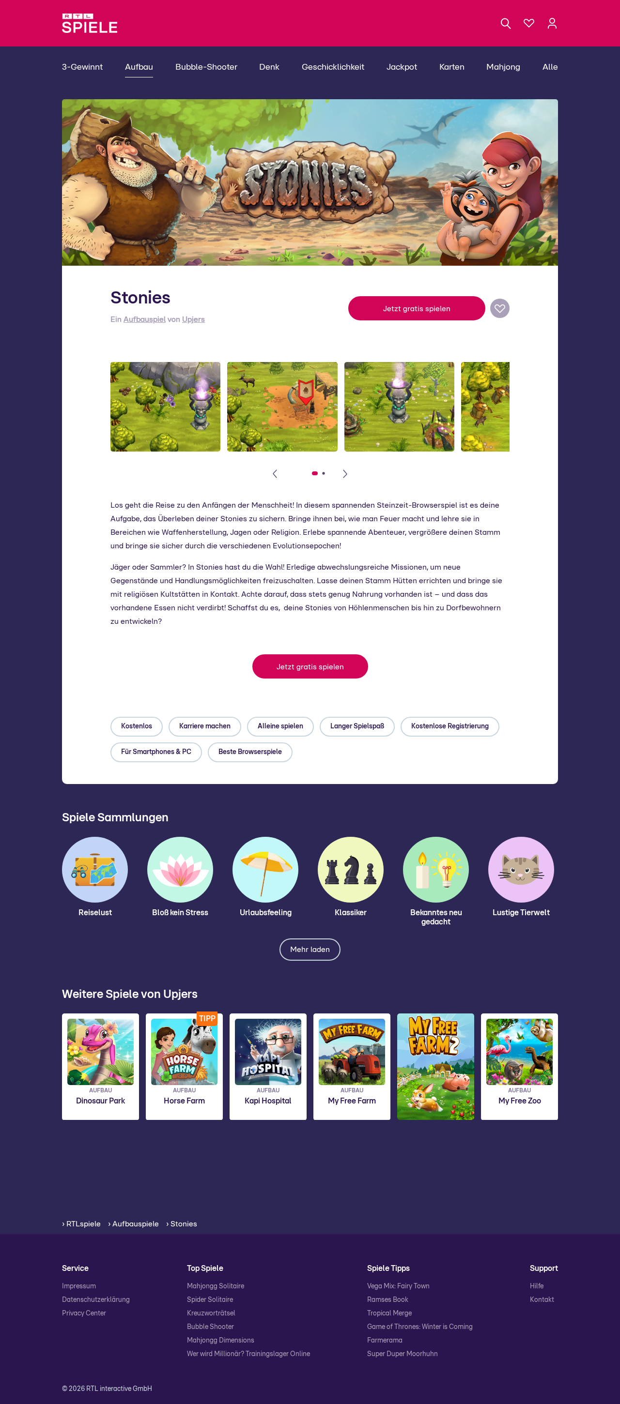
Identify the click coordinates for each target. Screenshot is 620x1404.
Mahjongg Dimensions (220, 1340)
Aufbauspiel (145, 319)
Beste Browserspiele (250, 752)
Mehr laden (310, 949)
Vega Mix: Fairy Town (398, 1286)
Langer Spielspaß (357, 726)
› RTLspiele (81, 1224)
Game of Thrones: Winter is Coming (420, 1327)
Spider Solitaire (210, 1300)
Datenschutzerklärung (96, 1300)
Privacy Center (84, 1313)
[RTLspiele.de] (94, 23)
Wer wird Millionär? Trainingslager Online (248, 1354)
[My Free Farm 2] (435, 1066)
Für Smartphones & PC (156, 752)
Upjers (193, 319)
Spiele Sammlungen (115, 818)
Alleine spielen (280, 726)
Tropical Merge (389, 1313)
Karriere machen (205, 726)
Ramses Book (387, 1300)
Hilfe (536, 1286)
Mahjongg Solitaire (215, 1286)
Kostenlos (136, 726)
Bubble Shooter (210, 1327)
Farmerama (385, 1340)
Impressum (79, 1286)
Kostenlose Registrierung (450, 726)
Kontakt (542, 1300)
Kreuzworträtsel (211, 1313)
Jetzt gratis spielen (416, 309)
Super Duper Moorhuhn (402, 1354)
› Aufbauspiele (133, 1224)
